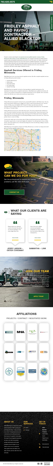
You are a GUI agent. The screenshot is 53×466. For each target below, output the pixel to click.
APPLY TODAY (39, 296)
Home (26, 427)
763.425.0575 (8, 1)
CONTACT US (14, 192)
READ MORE (15, 237)
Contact (27, 430)
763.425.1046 (45, 447)
